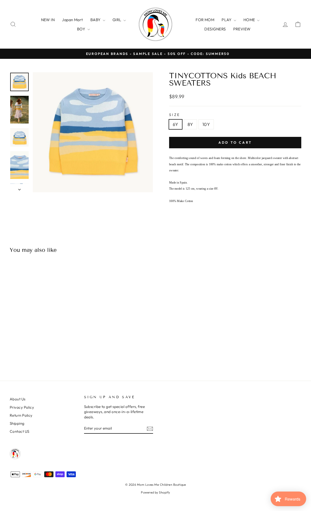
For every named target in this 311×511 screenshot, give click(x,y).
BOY (81, 28)
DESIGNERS (215, 28)
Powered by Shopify (155, 492)
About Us (18, 399)
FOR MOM (205, 19)
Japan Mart (72, 19)
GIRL (117, 19)
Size (174, 115)
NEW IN (48, 19)
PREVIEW (242, 28)
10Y (206, 124)
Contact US (19, 431)
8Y (190, 124)
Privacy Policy (22, 407)
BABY (96, 19)
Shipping (17, 423)
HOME (249, 19)
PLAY (227, 19)
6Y (175, 124)
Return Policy (21, 415)
